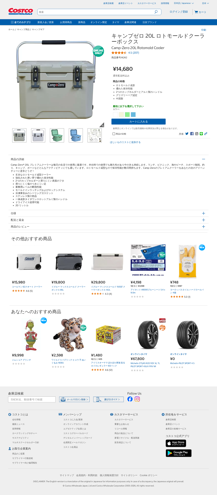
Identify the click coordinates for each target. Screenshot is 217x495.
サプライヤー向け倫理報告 (24, 462)
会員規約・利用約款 (86, 475)
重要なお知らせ (122, 424)
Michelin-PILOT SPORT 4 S (182, 363)
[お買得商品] (72, 22)
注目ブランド (150, 22)
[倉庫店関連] (136, 22)
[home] (21, 11)
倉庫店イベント (173, 424)
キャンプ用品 (23, 29)
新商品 (81, 22)
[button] (158, 12)
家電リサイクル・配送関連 (127, 438)
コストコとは (20, 414)
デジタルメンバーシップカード (77, 438)
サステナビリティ (20, 438)
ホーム (11, 29)
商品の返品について (124, 433)
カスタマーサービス (126, 414)
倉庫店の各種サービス (176, 428)
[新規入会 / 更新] (54, 22)
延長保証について (123, 442)
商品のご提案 (18, 453)
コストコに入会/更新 (73, 419)
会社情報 (16, 419)
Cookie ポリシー (148, 475)
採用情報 (16, 428)
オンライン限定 (98, 22)
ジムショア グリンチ (21, 360)
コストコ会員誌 (70, 447)
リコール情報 (121, 428)
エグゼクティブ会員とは (74, 428)
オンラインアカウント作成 (75, 424)
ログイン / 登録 (179, 11)
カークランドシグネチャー (24, 433)
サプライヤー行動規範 (22, 458)
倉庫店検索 (16, 393)
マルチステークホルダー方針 (25, 442)
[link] (187, 134)
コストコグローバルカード (75, 433)
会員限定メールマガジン (74, 442)
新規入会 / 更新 (45, 22)
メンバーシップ (72, 414)
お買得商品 (66, 22)
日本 (204, 3)
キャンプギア (38, 29)
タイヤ (115, 22)
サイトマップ (67, 475)
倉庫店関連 (130, 22)
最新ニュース (18, 424)
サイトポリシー (129, 475)
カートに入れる (138, 121)
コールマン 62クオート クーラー (27, 286)
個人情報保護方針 (109, 475)
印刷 (203, 29)
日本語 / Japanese (182, 3)
